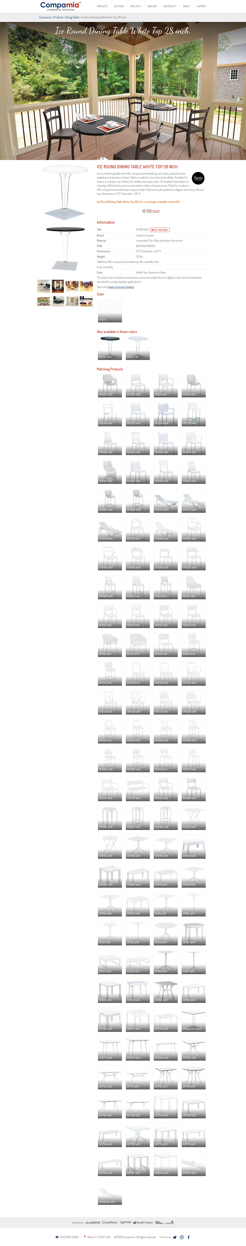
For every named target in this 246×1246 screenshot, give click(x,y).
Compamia (45, 17)
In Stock (119, 6)
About (186, 6)
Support (201, 6)
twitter (175, 1237)
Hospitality (170, 6)
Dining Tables (72, 17)
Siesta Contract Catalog (121, 287)
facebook (188, 1237)
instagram (181, 1237)
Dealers (152, 6)
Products (102, 6)
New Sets (135, 6)
